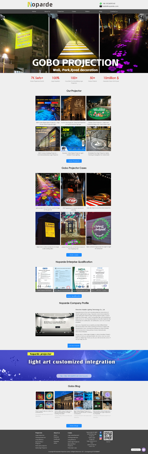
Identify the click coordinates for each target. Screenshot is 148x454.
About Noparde (56, 436)
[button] (146, 43)
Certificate (57, 439)
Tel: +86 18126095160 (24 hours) (74, 376)
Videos (87, 11)
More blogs (74, 426)
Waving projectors (40, 437)
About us (47, 11)
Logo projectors (39, 435)
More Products (74, 161)
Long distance (39, 439)
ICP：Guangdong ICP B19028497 (91, 451)
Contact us (113, 11)
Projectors (61, 11)
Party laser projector (41, 445)
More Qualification (74, 296)
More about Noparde (74, 345)
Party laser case (72, 448)
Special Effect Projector (39, 442)
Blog (100, 11)
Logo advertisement (73, 435)
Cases (74, 11)
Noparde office (56, 442)
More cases (74, 255)
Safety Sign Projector (41, 448)
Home (34, 11)
